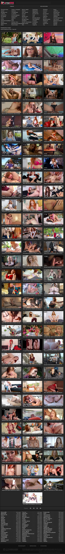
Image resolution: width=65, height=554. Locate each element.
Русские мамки (14, 24)
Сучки (33, 15)
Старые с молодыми (15, 9)
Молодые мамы (25, 19)
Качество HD (3, 15)
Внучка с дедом (25, 9)
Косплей (23, 13)
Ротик (12, 20)
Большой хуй (45, 13)
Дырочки (55, 24)
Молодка (55, 23)
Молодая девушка (36, 17)
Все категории (44, 6)
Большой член (35, 13)
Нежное (23, 15)
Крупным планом (46, 19)
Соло (33, 16)
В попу (2, 19)
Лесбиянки (45, 9)
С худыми (45, 22)
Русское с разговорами (27, 22)
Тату (44, 24)
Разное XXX (45, 23)
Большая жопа (57, 12)
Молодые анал (4, 12)
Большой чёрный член (58, 17)
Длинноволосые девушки (16, 23)
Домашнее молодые (58, 20)
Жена (12, 19)
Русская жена (14, 16)
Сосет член (24, 17)
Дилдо (2, 24)
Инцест (55, 9)
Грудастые (45, 16)
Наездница (24, 20)
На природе (3, 16)
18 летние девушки (15, 15)
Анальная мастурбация (6, 20)
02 (33, 508)
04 (40, 508)
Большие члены (14, 22)
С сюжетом (13, 13)
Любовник (56, 16)
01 (30, 508)
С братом (3, 13)
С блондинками (14, 12)
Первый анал (35, 12)
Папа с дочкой (25, 12)
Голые (2, 17)
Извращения (35, 10)
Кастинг (2, 22)
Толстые (45, 15)
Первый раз (45, 20)
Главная (12, 6)
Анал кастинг (56, 19)
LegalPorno (56, 10)
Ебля (23, 24)
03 (37, 508)
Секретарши (35, 9)
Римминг (24, 10)
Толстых (44, 12)
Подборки (13, 17)
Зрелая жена (56, 13)
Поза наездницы (35, 19)
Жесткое (45, 17)
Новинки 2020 (56, 15)
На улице (34, 23)
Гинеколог (45, 10)
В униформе (35, 22)
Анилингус (13, 10)
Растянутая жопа (4, 9)
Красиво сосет (25, 16)
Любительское (4, 23)
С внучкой (34, 20)
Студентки (34, 24)
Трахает (2, 10)
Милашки (55, 22)
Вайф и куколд (25, 23)
